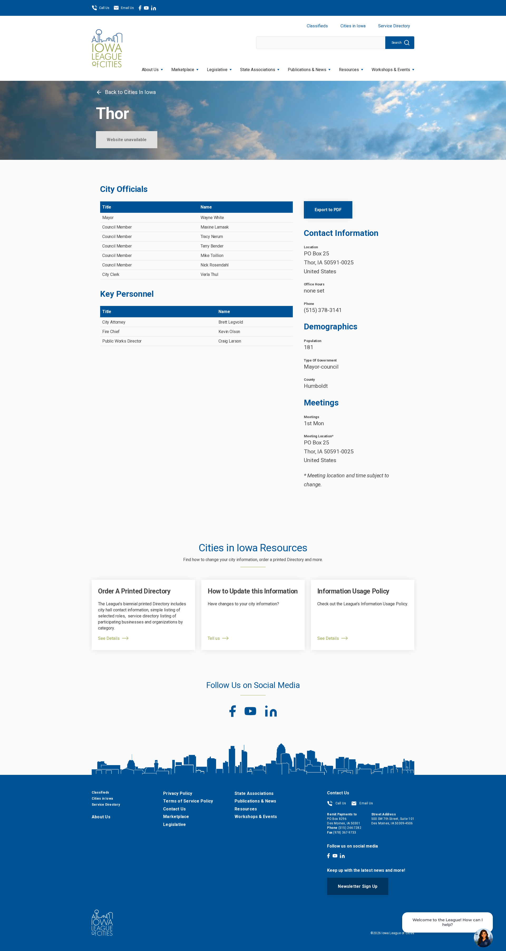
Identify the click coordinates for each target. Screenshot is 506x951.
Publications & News (255, 801)
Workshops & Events (391, 69)
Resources (349, 69)
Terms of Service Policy (188, 801)
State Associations (257, 69)
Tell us (214, 638)
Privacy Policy (177, 793)
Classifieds (317, 25)
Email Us (127, 8)
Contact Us (174, 808)
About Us (150, 69)
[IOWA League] (107, 48)
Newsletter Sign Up (357, 886)
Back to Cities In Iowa (130, 92)
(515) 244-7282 (349, 828)
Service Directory (394, 25)
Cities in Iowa (353, 25)
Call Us (104, 8)
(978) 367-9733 (344, 832)
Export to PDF (328, 209)
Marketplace (182, 69)
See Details (109, 638)
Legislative (217, 69)
